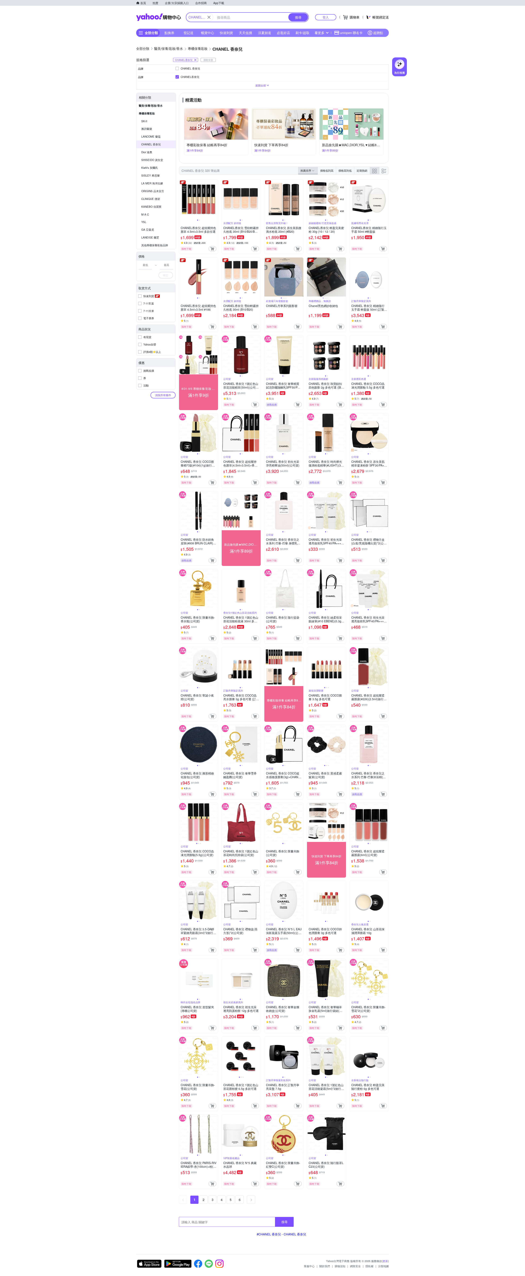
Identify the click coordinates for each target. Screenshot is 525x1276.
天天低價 (245, 32)
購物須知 (340, 1266)
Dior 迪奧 (146, 152)
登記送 (188, 32)
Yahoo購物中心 (158, 17)
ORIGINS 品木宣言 (152, 191)
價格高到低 (345, 170)
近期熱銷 (362, 170)
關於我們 (324, 1266)
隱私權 (369, 1266)
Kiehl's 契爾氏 (149, 168)
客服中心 (309, 1266)
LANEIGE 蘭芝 (150, 237)
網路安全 (355, 1266)
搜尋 (284, 1222)
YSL (143, 222)
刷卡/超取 (302, 32)
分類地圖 (383, 1266)
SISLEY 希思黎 (150, 175)
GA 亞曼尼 (147, 229)
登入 (326, 17)
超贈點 (378, 32)
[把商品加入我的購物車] (212, 248)
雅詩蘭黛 (146, 129)
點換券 (169, 32)
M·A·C (145, 214)
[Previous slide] (181, 199)
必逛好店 (283, 32)
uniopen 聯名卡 (351, 32)
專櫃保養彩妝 (147, 113)
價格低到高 (326, 170)
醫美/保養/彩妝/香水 (151, 105)
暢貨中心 (207, 32)
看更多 (319, 32)
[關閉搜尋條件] (209, 17)
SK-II (144, 121)
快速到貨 (226, 32)
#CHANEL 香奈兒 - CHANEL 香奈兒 (281, 1234)
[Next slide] (215, 199)
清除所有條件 (163, 395)
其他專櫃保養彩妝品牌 (154, 245)
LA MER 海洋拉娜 (152, 183)
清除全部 (208, 60)
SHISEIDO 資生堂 (152, 160)
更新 (385, 1261)
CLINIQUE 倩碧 (150, 199)
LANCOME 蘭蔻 (151, 136)
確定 (165, 275)
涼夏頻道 (264, 32)
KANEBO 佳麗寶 (151, 207)
